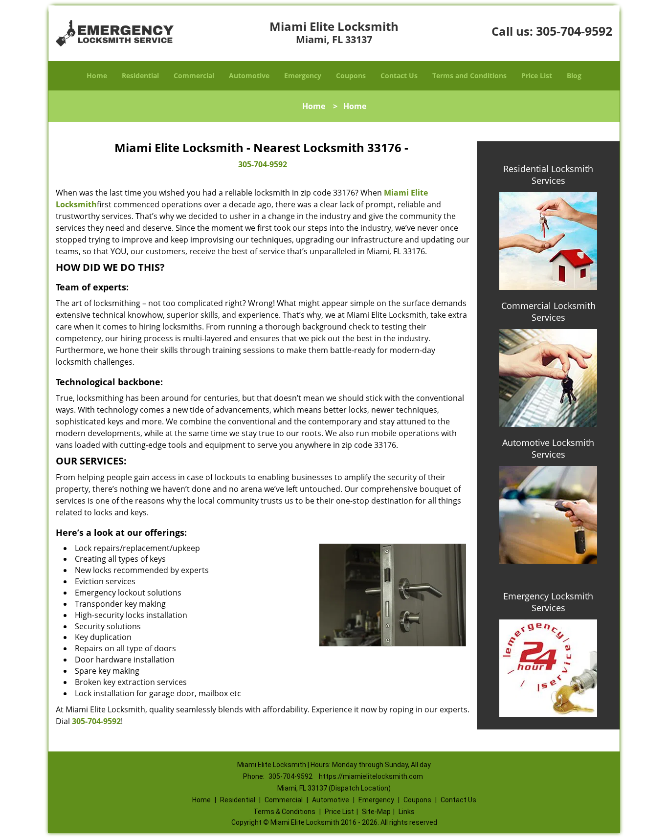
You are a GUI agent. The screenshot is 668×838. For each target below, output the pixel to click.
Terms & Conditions (284, 812)
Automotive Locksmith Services (548, 448)
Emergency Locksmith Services (548, 602)
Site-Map (376, 812)
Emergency (302, 75)
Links (407, 812)
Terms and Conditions (469, 75)
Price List (536, 75)
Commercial (194, 75)
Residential (140, 75)
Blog (574, 75)
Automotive (249, 75)
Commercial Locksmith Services (548, 311)
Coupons (351, 75)
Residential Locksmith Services (548, 174)
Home (97, 75)
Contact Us (399, 75)
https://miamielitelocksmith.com (371, 776)
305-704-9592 (574, 30)
